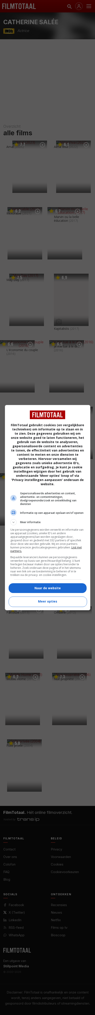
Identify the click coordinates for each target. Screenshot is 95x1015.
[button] (47, 522)
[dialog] (47, 507)
